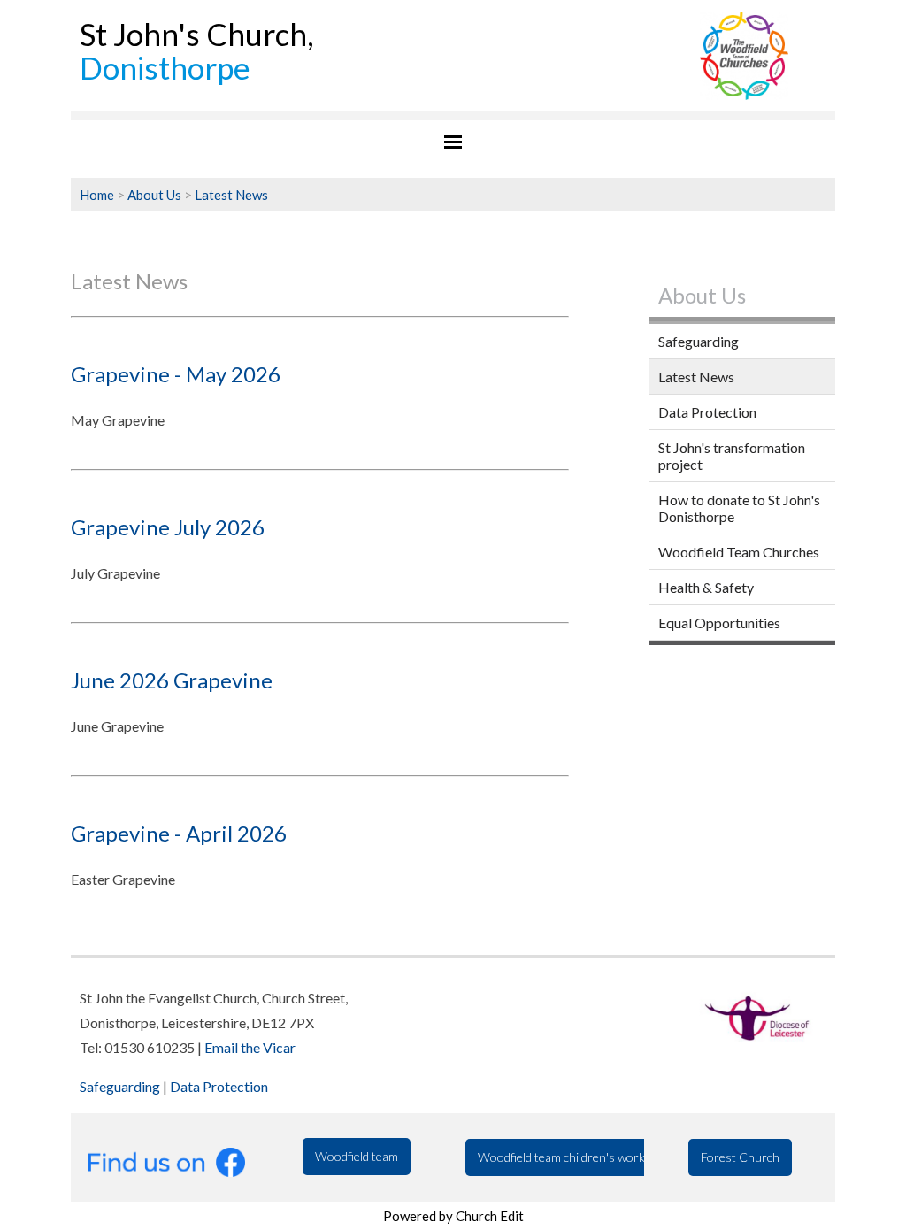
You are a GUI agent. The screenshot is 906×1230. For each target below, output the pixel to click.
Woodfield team (356, 1156)
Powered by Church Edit (453, 1216)
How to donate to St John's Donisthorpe (739, 508)
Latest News (231, 195)
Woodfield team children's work (561, 1157)
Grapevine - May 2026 (175, 374)
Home (97, 195)
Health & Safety (706, 587)
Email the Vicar (250, 1047)
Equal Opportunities (719, 622)
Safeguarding (698, 341)
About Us (154, 195)
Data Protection (707, 412)
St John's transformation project (731, 456)
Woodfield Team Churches (738, 551)
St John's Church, (197, 51)
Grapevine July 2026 (168, 527)
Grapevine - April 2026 (179, 833)
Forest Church (740, 1157)
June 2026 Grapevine (172, 680)
